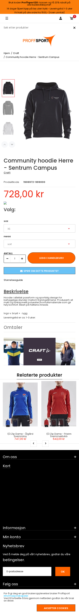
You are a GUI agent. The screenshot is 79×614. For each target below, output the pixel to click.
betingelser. (14, 559)
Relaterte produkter (39, 375)
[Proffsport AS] (39, 40)
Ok (63, 572)
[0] (71, 18)
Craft (7, 172)
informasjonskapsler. (16, 596)
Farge (7, 236)
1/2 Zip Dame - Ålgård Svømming (20, 435)
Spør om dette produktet (41, 271)
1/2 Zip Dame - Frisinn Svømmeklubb (58, 435)
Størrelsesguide (13, 280)
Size (6, 221)
